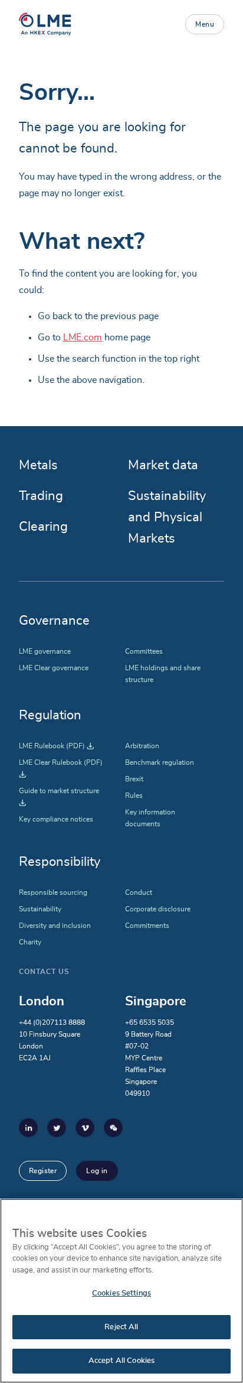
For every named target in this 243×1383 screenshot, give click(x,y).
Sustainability (40, 909)
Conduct (138, 892)
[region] (121, 1291)
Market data (163, 465)
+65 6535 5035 (149, 1022)
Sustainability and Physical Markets (167, 517)
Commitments (147, 925)
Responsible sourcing (53, 892)
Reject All (121, 1327)
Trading (41, 495)
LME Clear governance (53, 667)
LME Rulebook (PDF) (56, 745)
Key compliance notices (56, 819)
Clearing (43, 526)
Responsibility (59, 861)
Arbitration (142, 745)
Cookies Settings (121, 1293)
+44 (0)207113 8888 (52, 1022)
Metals (38, 465)
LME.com (82, 337)
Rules (134, 795)
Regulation (50, 715)
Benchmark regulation (159, 762)
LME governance (45, 651)
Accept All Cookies (121, 1361)
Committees (144, 651)
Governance (54, 620)
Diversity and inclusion (55, 925)
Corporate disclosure (158, 909)
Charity (30, 942)
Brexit (134, 779)
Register (43, 1170)
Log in (96, 1170)
